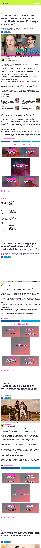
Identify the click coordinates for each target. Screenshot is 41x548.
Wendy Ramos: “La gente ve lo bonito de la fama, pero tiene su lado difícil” (29, 182)
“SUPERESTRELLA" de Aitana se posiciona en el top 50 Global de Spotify (11, 182)
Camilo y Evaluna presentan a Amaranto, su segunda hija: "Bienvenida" (27, 109)
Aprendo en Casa (14, 0)
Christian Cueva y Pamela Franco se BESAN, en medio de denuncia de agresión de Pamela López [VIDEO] (12, 212)
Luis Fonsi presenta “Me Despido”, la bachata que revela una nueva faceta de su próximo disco (11, 362)
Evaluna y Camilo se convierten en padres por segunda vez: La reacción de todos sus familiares (7, 109)
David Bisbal (3, 288)
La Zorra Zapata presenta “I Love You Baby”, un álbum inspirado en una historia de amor (29, 152)
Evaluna (8, 28)
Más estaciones (26, 0)
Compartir (11, 141)
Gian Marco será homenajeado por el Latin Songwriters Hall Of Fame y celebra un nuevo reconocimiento (30, 332)
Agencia (12, 138)
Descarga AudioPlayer (20, 0)
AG (14, 138)
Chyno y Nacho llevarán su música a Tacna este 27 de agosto (11, 332)
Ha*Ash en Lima (10, 465)
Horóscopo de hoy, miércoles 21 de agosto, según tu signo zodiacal (12, 218)
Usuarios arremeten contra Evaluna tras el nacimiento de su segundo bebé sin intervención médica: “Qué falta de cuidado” (7, 102)
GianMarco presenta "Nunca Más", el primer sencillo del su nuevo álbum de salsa (30, 361)
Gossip (23, 106)
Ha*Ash (2, 392)
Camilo (8, 138)
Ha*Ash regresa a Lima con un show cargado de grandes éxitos (11, 152)
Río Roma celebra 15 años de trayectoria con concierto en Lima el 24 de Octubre (20, 347)
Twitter (31, 141)
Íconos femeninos (6, 13)
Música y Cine (5, 241)
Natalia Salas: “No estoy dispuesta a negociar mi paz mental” (30, 508)
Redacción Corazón (8, 58)
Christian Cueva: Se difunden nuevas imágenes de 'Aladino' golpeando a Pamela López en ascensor (12, 224)
